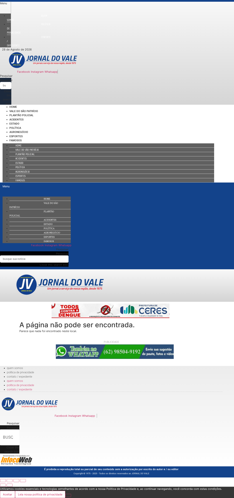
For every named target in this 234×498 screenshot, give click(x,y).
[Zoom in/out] (23, 480)
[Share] (10, 480)
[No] (68, 495)
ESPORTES (16, 136)
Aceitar (7, 494)
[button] (5, 3)
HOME (13, 106)
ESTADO (14, 123)
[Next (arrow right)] (10, 485)
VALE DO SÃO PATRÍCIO (23, 111)
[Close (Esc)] (3, 480)
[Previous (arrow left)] (3, 485)
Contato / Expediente (19, 376)
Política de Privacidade (20, 372)
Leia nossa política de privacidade (40, 494)
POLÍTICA (15, 128)
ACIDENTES (16, 119)
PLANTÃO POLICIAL (21, 115)
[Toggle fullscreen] (16, 480)
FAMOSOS (15, 140)
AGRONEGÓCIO (18, 132)
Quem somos (27, 17)
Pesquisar (6, 80)
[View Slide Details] (110, 317)
